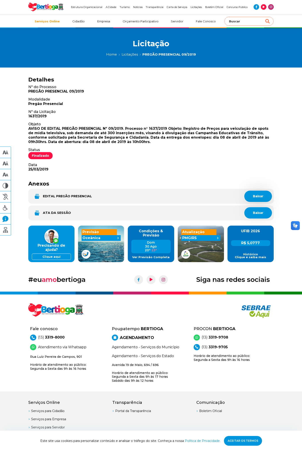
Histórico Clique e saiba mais (250, 256)
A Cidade (111, 7)
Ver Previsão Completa (151, 257)
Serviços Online (47, 21)
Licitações (196, 7)
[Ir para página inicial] (46, 7)
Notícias (138, 7)
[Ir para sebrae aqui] (245, 311)
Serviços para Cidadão (48, 411)
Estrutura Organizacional (86, 7)
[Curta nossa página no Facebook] (256, 7)
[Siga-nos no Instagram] (271, 7)
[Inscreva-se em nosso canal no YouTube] (263, 7)
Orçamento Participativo (141, 21)
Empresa (103, 21)
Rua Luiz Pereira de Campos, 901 (58, 363)
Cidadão (78, 21)
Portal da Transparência (133, 411)
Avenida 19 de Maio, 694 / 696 (140, 373)
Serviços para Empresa (48, 419)
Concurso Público (237, 7)
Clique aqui (51, 256)
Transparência (154, 7)
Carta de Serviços (177, 7)
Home (111, 54)
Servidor (177, 21)
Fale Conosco (206, 21)
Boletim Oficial (214, 7)
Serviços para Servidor (48, 427)
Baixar (258, 196)
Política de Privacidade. (202, 441)
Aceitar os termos (243, 440)
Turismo (125, 7)
